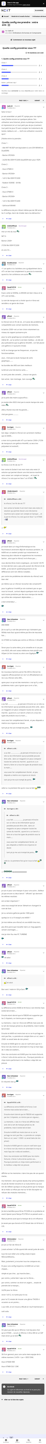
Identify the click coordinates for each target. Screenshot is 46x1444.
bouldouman (12, 263)
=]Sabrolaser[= (12, 491)
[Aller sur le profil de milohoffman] (4, 227)
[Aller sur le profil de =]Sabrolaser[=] (4, 492)
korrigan (10, 427)
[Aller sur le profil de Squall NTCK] (4, 288)
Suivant (37, 100)
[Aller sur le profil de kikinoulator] (4, 1240)
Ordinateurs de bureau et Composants (27, 33)
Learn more (4, 4)
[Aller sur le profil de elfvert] (4, 317)
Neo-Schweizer (12, 619)
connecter (14, 91)
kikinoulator (11, 1239)
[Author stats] (43, 107)
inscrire (27, 91)
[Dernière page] (43, 100)
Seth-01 (11, 31)
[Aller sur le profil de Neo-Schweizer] (4, 620)
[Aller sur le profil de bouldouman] (4, 264)
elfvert (9, 316)
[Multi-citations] (3, 218)
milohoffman (12, 226)
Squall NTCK (11, 287)
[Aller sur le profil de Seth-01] (3, 32)
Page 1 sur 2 (23, 100)
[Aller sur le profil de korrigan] (4, 428)
